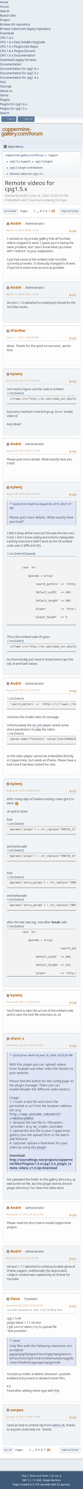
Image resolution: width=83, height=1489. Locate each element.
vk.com (37, 725)
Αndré (15, 223)
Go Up (8, 1450)
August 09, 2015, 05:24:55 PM (23, 790)
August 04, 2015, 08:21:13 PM (23, 450)
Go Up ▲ (56, 1475)
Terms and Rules (39, 1475)
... (38, 211)
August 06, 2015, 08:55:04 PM (23, 493)
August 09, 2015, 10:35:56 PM (23, 1002)
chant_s (17, 1038)
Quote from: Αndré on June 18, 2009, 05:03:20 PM (42, 1055)
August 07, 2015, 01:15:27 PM (23, 690)
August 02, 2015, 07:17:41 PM (23, 380)
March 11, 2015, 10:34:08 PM (22, 337)
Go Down (10, 211)
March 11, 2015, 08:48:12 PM (22, 230)
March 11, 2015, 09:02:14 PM (22, 294)
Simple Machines (52, 1480)
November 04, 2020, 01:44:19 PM (24, 1305)
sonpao (16, 1409)
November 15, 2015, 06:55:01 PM (24, 1214)
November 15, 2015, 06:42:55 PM (24, 1045)
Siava (15, 1298)
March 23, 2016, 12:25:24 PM (22, 1258)
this (56, 1391)
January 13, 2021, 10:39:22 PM (23, 1416)
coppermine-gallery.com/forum (22, 131)
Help (24, 1475)
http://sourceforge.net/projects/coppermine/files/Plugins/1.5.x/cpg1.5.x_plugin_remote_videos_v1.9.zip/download (41, 1164)
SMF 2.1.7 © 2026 (32, 1480)
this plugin (38, 1147)
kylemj (16, 373)
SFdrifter (18, 330)
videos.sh (58, 1425)
